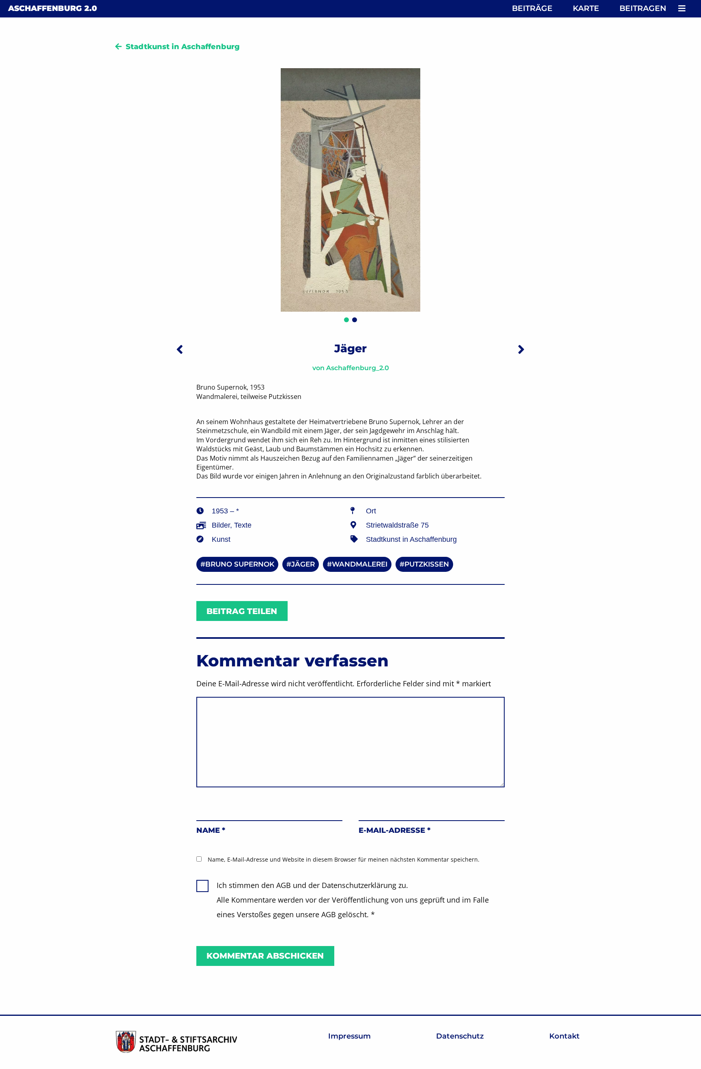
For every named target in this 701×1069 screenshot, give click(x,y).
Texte (243, 525)
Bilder (221, 525)
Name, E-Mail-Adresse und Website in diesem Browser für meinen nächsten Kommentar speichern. (344, 859)
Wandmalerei (359, 564)
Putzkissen (426, 564)
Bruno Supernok (239, 564)
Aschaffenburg (52, 8)
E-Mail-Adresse (394, 830)
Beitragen (642, 8)
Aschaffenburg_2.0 (357, 368)
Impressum (349, 1036)
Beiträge (532, 8)
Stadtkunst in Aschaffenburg (183, 46)
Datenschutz (460, 1036)
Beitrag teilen (241, 611)
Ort (371, 511)
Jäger (303, 564)
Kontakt (564, 1036)
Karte (586, 8)
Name (210, 830)
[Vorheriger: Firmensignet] (179, 349)
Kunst (221, 539)
